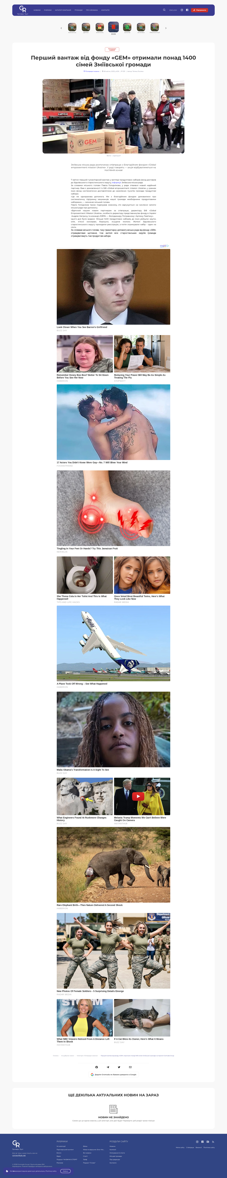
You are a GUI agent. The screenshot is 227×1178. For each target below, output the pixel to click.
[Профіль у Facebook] (187, 10)
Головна (55, 1056)
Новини (37, 10)
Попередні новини (112, 49)
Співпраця (190, 1147)
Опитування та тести (117, 1153)
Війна (85, 1146)
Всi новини (87, 1153)
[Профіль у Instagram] (181, 10)
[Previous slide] (61, 28)
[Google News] (207, 1142)
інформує (117, 182)
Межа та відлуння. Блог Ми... (93, 1149)
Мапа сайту (180, 1147)
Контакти (105, 10)
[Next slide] (166, 28)
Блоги (59, 1153)
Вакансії (199, 1147)
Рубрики (48, 10)
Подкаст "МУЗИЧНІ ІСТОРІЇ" (67, 1159)
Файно (65, 1171)
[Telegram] (107, 1067)
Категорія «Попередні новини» (87, 1056)
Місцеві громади (116, 1156)
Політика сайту (209, 1147)
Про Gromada (92, 10)
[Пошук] (164, 10)
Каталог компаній (63, 10)
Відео (59, 1156)
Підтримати (201, 10)
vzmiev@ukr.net (19, 1155)
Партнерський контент (65, 1149)
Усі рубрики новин (67, 1056)
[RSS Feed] (213, 1142)
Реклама (60, 1163)
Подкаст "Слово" (89, 1163)
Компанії (113, 1149)
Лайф (85, 1159)
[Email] (130, 1067)
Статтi (85, 1156)
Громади (79, 10)
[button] (96, 1067)
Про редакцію (115, 1159)
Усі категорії (61, 1146)
